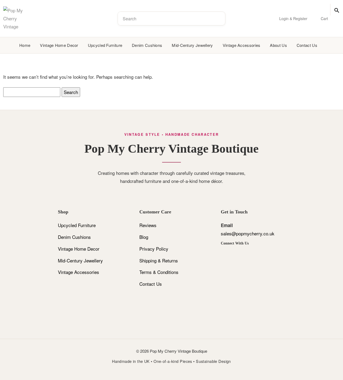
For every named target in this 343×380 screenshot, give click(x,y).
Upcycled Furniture (77, 225)
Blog (143, 237)
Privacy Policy (153, 248)
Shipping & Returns (158, 260)
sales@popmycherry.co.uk (247, 233)
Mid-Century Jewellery (192, 45)
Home (24, 45)
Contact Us (150, 283)
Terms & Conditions (158, 272)
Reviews (147, 225)
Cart (324, 18)
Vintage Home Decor (78, 248)
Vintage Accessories (78, 272)
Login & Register (293, 18)
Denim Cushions (74, 237)
